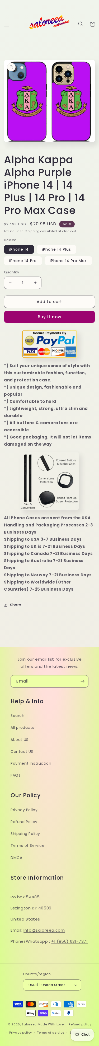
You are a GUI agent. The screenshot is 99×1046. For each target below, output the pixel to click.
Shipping (32, 231)
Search (18, 715)
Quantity (11, 272)
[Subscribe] (82, 681)
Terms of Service (28, 845)
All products (22, 727)
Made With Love (51, 1024)
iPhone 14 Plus (56, 249)
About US (20, 739)
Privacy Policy (24, 809)
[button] (6, 24)
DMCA (16, 857)
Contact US (22, 751)
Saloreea (29, 1024)
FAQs (15, 775)
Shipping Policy (25, 833)
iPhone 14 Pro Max (68, 260)
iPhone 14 (19, 249)
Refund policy (80, 1024)
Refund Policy (24, 821)
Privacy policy (20, 1032)
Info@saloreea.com (44, 930)
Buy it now (49, 317)
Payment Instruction (31, 763)
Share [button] (15, 605)
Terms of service (50, 1032)
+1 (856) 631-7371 (69, 941)
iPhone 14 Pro (23, 260)
